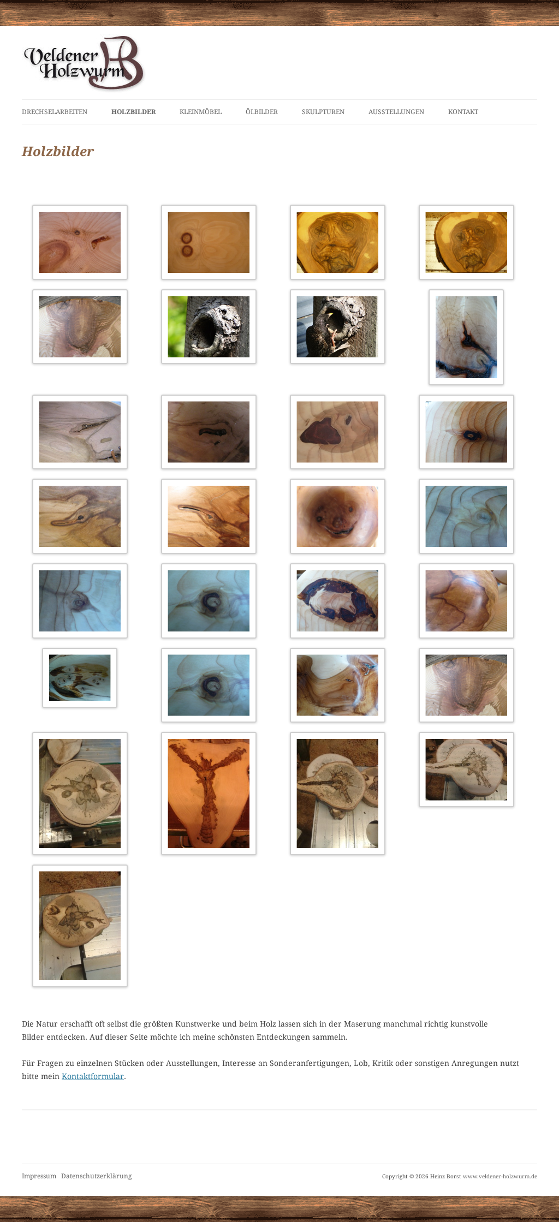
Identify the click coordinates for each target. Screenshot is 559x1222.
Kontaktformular (93, 1076)
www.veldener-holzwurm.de (500, 1176)
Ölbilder (262, 112)
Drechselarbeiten (54, 112)
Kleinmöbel (201, 112)
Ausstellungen (396, 112)
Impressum (39, 1176)
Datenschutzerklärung (96, 1176)
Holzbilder (133, 112)
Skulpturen (323, 112)
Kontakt (463, 112)
